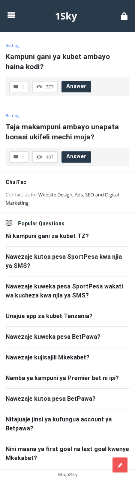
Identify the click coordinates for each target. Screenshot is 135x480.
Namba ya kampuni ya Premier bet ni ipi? (62, 378)
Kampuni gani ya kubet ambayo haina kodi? (59, 61)
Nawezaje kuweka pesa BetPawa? (53, 336)
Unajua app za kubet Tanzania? (49, 316)
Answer (76, 86)
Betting (13, 115)
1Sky (66, 15)
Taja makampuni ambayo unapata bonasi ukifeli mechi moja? (63, 131)
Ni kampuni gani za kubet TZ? (47, 236)
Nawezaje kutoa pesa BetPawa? (51, 398)
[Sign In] (124, 16)
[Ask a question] (120, 464)
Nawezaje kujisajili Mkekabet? (48, 357)
